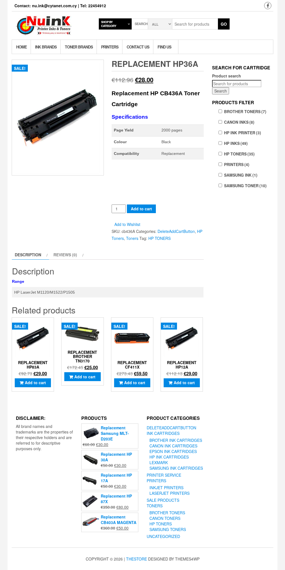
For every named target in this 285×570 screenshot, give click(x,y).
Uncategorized (163, 536)
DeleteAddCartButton (176, 231)
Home (21, 47)
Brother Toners (167, 512)
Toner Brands (79, 47)
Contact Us (138, 47)
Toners (132, 238)
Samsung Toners (167, 529)
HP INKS (236, 143)
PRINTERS (236, 164)
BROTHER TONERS (245, 111)
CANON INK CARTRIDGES (173, 446)
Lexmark (158, 462)
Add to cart (141, 208)
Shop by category (108, 24)
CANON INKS (239, 122)
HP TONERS (159, 238)
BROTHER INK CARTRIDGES (175, 440)
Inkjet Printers (166, 487)
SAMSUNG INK (240, 175)
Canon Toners (164, 518)
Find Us (164, 47)
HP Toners (160, 524)
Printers (109, 47)
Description (28, 254)
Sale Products (163, 500)
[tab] (30, 255)
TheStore (136, 559)
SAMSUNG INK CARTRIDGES (176, 468)
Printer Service (164, 475)
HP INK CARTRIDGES (169, 457)
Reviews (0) (65, 254)
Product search (226, 76)
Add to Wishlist (127, 224)
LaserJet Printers (169, 493)
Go (224, 24)
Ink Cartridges (163, 433)
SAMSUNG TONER (245, 185)
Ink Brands (45, 47)
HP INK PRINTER (242, 132)
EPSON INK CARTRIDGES (173, 451)
